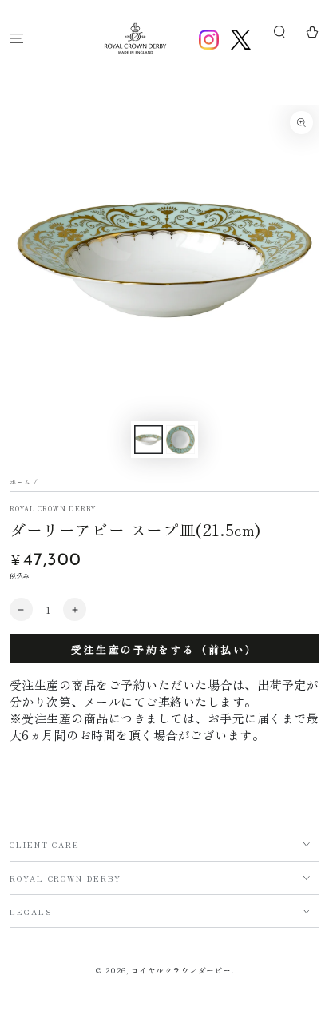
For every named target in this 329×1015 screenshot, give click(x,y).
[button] (279, 32)
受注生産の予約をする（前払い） (164, 649)
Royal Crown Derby (53, 508)
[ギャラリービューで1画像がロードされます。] (148, 439)
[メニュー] (17, 38)
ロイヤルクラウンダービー (181, 970)
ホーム (20, 481)
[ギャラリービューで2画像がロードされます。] (180, 439)
